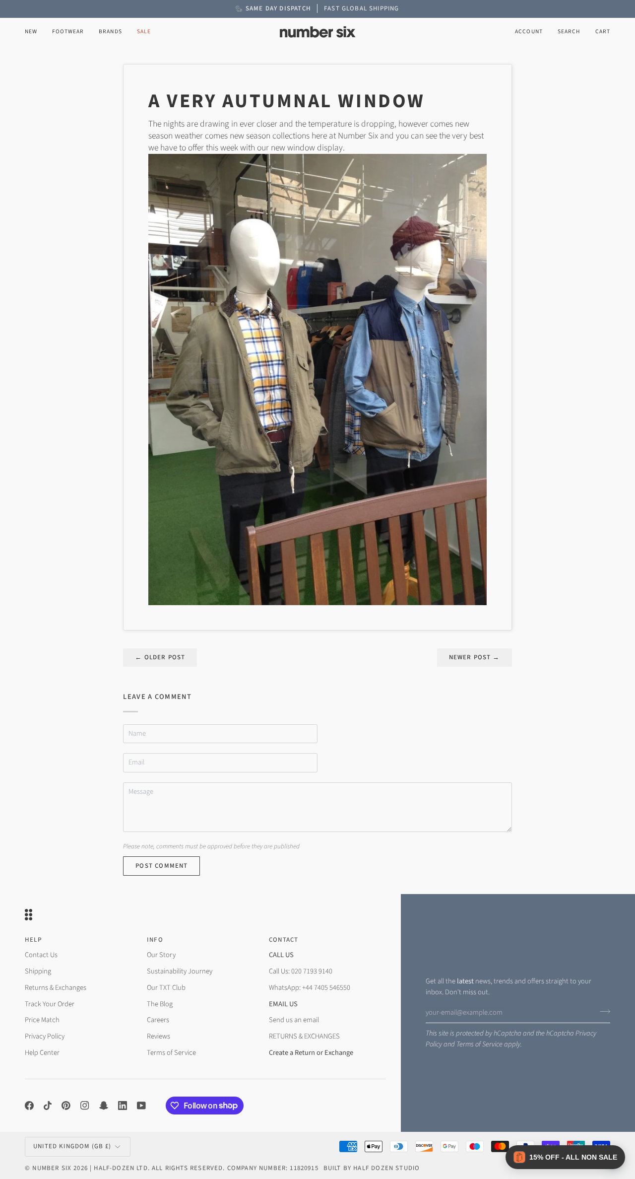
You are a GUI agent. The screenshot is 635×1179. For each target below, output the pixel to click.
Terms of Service (479, 1044)
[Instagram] (84, 1105)
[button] (68, 32)
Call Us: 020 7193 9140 (300, 971)
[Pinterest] (66, 1105)
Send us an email (294, 1020)
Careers (158, 1020)
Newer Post (474, 657)
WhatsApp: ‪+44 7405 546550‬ (309, 987)
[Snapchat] (103, 1105)
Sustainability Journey (179, 971)
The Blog (160, 1004)
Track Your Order (49, 1004)
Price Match (42, 1020)
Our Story (161, 955)
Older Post (160, 657)
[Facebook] (29, 1105)
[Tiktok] (48, 1105)
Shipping (38, 971)
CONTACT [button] (283, 939)
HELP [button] (33, 939)
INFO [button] (155, 939)
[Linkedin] (122, 1105)
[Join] (602, 1011)
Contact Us (41, 955)
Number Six (51, 1168)
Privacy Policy (44, 1036)
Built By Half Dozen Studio (371, 1168)
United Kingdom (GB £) (72, 1146)
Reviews (158, 1036)
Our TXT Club (166, 987)
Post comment (161, 865)
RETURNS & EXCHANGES (304, 1036)
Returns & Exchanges (55, 987)
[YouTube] (141, 1105)
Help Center (42, 1052)
